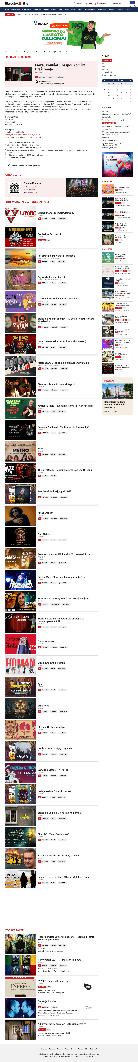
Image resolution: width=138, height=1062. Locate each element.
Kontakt (73, 1049)
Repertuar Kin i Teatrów (34, 52)
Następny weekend (109, 75)
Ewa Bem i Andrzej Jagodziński (54, 491)
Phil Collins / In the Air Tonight (123, 280)
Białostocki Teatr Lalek (46, 990)
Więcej (128, 10)
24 (104, 99)
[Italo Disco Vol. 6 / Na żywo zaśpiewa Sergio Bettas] (108, 344)
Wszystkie (107, 60)
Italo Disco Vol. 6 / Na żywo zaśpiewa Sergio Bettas (123, 341)
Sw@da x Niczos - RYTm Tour (53, 770)
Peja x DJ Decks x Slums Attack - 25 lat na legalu (64, 877)
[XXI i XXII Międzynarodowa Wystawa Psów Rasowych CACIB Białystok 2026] (108, 356)
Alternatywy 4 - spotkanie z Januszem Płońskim (64, 363)
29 (126, 99)
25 (109, 99)
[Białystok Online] (16, 3)
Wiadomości (26, 10)
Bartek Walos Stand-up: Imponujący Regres (61, 577)
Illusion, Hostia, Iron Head (52, 727)
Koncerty (40, 237)
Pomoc (80, 1049)
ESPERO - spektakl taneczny (53, 981)
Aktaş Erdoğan (45, 513)
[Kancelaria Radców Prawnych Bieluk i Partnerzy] (117, 391)
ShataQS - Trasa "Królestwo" (53, 834)
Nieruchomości (90, 10)
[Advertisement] (52, 909)
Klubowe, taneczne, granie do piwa (49, 258)
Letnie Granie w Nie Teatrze (48, 14)
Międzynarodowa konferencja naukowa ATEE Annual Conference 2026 (122, 292)
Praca (67, 10)
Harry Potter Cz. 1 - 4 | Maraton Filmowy (59, 959)
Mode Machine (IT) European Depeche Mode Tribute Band (122, 366)
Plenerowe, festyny (109, 135)
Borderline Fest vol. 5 (49, 234)
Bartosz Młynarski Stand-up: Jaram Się (59, 855)
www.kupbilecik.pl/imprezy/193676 (26, 165)
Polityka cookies (59, 1054)
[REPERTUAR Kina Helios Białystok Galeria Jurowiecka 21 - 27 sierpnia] (108, 226)
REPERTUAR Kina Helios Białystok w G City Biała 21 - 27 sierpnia (122, 199)
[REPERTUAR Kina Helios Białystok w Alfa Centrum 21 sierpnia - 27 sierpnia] (108, 214)
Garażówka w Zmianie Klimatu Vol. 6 (57, 298)
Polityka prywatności (45, 1054)
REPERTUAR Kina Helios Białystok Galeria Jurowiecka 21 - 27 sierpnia (122, 224)
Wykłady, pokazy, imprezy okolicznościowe (51, 365)
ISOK (86, 1049)
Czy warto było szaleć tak (51, 277)
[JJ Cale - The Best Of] (108, 331)
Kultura (53, 10)
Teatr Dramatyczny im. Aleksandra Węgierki (54, 1033)
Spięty (41, 684)
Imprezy (79, 3)
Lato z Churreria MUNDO (31, 14)
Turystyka (119, 10)
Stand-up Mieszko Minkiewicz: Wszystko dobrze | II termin (65, 555)
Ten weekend (107, 72)
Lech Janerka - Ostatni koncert (54, 791)
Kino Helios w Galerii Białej (48, 969)
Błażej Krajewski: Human (51, 663)
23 (130, 96)
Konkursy (19, 14)
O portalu (44, 1049)
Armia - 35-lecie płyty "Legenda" (55, 748)
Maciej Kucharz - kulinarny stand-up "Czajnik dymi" (66, 405)
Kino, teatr (24, 57)
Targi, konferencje (43, 301)
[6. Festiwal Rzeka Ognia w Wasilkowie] (108, 307)
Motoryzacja (101, 10)
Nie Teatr (41, 949)
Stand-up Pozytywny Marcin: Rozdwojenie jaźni (63, 598)
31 (104, 102)
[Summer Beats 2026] (108, 189)
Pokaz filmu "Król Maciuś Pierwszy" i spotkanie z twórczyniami (121, 236)
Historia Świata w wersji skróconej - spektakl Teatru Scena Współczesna (66, 938)
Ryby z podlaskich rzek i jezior (121, 317)
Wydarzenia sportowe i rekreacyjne (115, 132)
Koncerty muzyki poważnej (112, 120)
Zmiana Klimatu (45, 81)
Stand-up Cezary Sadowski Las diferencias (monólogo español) (61, 620)
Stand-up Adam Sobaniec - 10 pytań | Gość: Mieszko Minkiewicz (66, 320)
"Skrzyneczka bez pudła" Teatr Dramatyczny (62, 1024)
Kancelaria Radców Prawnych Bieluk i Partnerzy (114, 405)
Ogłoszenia (102, 3)
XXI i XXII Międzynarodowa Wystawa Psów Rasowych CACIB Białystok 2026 (121, 354)
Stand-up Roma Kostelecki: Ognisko (57, 384)
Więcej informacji (110, 411)
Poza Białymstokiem (109, 148)
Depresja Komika (47, 1001)
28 (122, 99)
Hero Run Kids (62, 14)
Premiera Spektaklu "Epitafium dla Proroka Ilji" (63, 427)
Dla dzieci (106, 138)
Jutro (104, 67)
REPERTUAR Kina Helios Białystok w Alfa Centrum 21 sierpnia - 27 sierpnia (123, 212)
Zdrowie (111, 10)
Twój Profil (93, 1049)
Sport (60, 10)
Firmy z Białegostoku (12, 10)
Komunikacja (117, 3)
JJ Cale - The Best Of (122, 329)
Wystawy (105, 129)
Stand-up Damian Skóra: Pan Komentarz (60, 812)
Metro (41, 448)
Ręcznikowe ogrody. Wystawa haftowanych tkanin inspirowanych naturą (123, 267)
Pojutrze (105, 69)
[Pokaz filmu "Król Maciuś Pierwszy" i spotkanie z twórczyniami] (108, 239)
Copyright (70, 1054)
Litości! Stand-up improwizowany (56, 213)
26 (113, 99)
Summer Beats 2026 (122, 187)
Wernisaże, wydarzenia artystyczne (115, 126)
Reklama (52, 1049)
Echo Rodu (43, 705)
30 (130, 99)
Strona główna (10, 52)
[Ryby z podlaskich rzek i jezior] (108, 319)
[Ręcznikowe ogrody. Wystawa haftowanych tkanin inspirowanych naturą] (108, 270)
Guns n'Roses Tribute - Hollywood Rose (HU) (62, 341)
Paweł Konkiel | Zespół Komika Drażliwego (58, 52)
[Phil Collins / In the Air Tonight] (108, 282)
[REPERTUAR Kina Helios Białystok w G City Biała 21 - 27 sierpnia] (108, 202)
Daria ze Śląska (46, 641)
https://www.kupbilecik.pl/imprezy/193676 (22, 135)
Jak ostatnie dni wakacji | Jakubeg (56, 255)
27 (117, 99)
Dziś (103, 64)
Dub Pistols (44, 534)
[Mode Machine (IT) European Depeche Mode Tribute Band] (108, 368)
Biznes (73, 10)
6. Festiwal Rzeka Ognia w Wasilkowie (122, 304)
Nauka (80, 10)
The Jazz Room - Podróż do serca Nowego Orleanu (65, 470)
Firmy (90, 3)
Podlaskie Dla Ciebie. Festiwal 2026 (122, 255)
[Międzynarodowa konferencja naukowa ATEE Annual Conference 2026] (108, 294)
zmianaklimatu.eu (30, 193)
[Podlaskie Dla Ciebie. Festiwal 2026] (108, 257)
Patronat (60, 1049)
